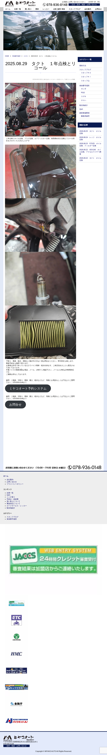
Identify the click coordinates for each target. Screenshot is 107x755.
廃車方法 (82, 65)
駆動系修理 (85, 116)
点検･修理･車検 (59, 9)
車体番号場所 (84, 85)
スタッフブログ (74, 9)
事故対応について (13, 503)
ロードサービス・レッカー (17, 506)
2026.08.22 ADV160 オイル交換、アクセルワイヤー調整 (90, 152)
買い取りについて (13, 501)
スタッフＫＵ (86, 73)
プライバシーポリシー (15, 484)
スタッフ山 (85, 81)
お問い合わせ (12, 482)
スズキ (83, 96)
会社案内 (87, 9)
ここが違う (11, 497)
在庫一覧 (17, 9)
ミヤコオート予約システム (28, 388)
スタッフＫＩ (86, 77)
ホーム (7, 9)
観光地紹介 (83, 105)
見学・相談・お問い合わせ (16, 746)
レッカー (46, 9)
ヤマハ (83, 100)
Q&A (81, 109)
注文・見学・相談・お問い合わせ (84, 4)
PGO (83, 92)
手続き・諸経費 (12, 499)
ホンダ (83, 89)
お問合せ (98, 9)
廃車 (37, 9)
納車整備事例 (84, 113)
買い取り (28, 9)
